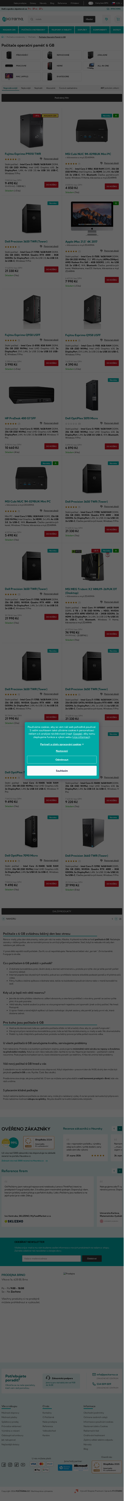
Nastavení (62, 750)
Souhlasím (62, 770)
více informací (81, 737)
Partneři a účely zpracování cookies (60, 744)
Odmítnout (61, 759)
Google (77, 733)
